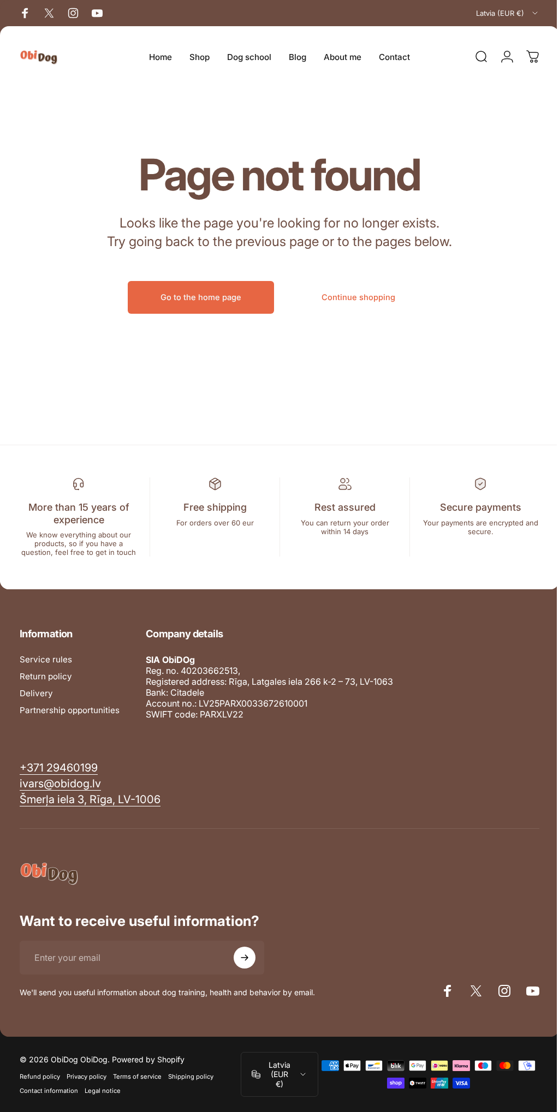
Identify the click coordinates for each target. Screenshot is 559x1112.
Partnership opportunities (70, 710)
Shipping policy (190, 1076)
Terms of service (137, 1076)
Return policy (46, 676)
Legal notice (103, 1091)
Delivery (36, 693)
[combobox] (507, 13)
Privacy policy (86, 1076)
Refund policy (40, 1076)
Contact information (49, 1091)
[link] (90, 799)
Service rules (46, 659)
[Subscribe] (244, 957)
